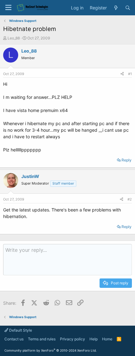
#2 (129, 199)
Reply (127, 160)
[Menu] (8, 7)
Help (93, 339)
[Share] (122, 74)
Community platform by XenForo (50, 350)
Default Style (20, 330)
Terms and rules (42, 339)
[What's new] (116, 8)
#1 (130, 74)
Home (107, 339)
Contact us (14, 339)
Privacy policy (72, 339)
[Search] (128, 8)
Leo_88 (14, 38)
